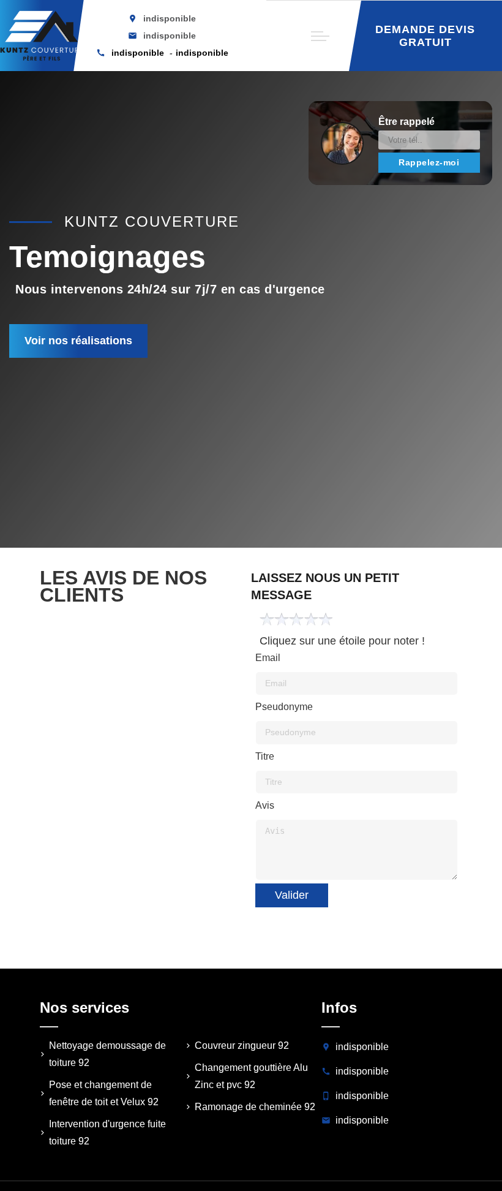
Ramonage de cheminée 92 (255, 1107)
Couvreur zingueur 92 (242, 1045)
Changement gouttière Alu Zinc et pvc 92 (251, 1076)
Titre (264, 756)
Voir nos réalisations (78, 341)
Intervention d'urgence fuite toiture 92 (107, 1132)
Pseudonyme (284, 706)
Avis (264, 805)
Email (267, 657)
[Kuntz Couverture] (42, 35)
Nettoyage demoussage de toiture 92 (107, 1054)
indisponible (169, 35)
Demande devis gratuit (425, 35)
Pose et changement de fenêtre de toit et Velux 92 (104, 1093)
